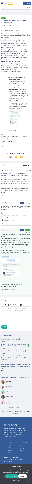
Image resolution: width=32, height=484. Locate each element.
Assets (4, 13)
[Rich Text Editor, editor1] (16, 315)
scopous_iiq (9, 396)
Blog (21, 445)
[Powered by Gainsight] (16, 408)
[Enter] (3, 8)
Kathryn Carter (8, 170)
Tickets (3, 341)
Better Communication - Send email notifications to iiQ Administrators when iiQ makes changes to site (15, 366)
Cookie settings (18, 411)
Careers (10, 442)
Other (3, 370)
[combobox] (16, 8)
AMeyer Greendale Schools (11, 30)
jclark (7, 391)
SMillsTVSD (9, 386)
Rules (3, 141)
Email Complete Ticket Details (10, 339)
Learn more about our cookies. (20, 472)
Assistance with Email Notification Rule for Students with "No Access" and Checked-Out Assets (14, 357)
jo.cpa (8, 401)
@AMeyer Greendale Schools (9, 173)
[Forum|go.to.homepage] (8, 3)
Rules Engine (11, 141)
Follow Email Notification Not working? (12, 351)
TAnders (8, 381)
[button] (2, 3)
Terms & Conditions (7, 411)
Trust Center (23, 442)
